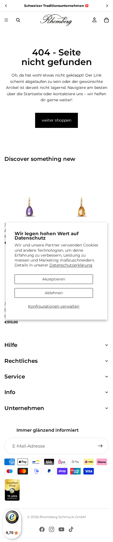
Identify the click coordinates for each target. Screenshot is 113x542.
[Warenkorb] (106, 20)
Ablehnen (54, 292)
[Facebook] (42, 529)
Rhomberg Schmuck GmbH (62, 517)
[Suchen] (18, 20)
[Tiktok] (71, 529)
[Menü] (6, 20)
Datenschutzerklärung (70, 265)
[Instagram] (51, 529)
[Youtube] (61, 529)
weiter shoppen (56, 120)
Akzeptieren (53, 279)
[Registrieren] (100, 446)
